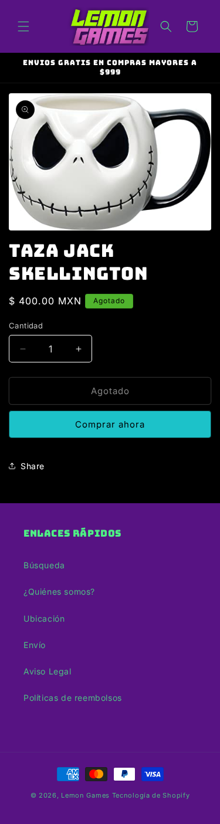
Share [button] (33, 466)
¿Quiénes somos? (59, 591)
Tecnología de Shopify (151, 795)
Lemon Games (85, 795)
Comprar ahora (110, 424)
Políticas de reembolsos (72, 698)
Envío (34, 645)
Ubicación (44, 618)
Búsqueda (44, 565)
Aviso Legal (47, 671)
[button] (23, 26)
